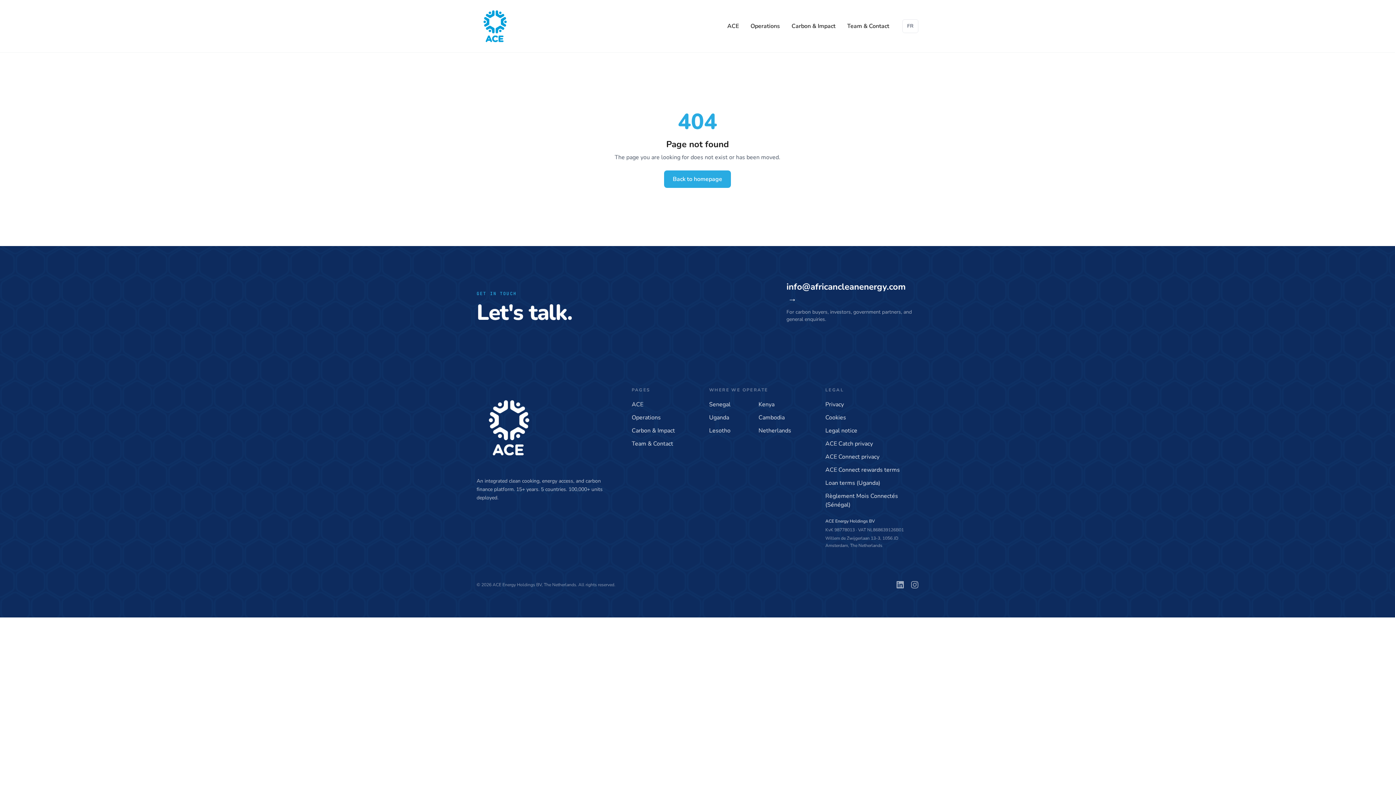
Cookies (835, 418)
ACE (733, 26)
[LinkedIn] (900, 584)
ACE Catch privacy (849, 444)
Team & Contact (868, 26)
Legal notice (841, 431)
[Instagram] (914, 584)
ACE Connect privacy (852, 457)
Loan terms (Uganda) (852, 483)
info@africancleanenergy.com (846, 292)
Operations (765, 26)
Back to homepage (697, 179)
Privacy (834, 404)
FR (910, 26)
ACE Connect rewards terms (862, 470)
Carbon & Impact (814, 26)
